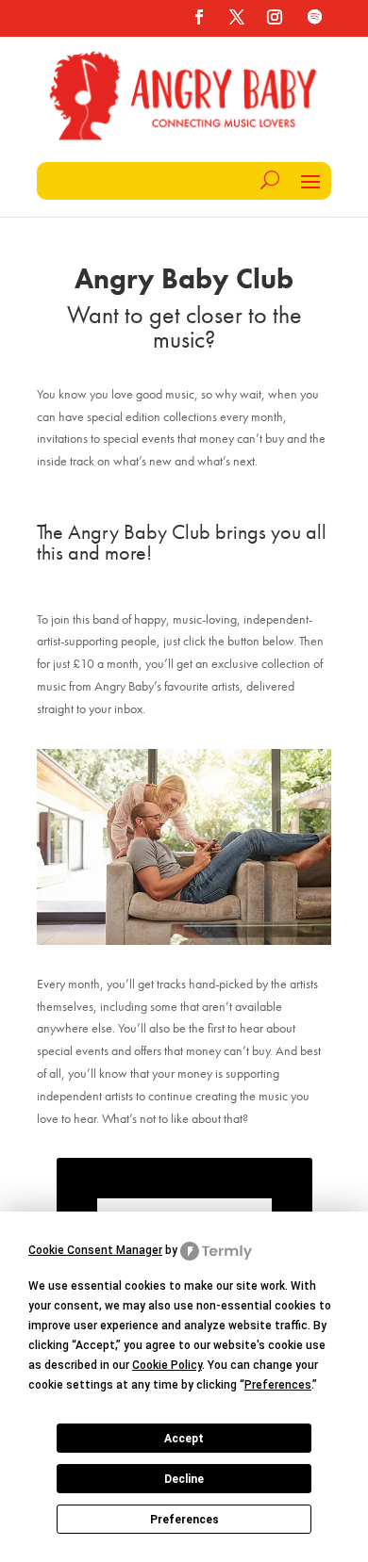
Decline (184, 1479)
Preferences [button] (277, 1384)
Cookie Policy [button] (167, 1365)
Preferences (184, 1519)
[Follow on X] (237, 17)
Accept (184, 1438)
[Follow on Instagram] (274, 17)
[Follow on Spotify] (314, 17)
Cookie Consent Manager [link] (95, 1250)
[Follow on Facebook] (199, 17)
